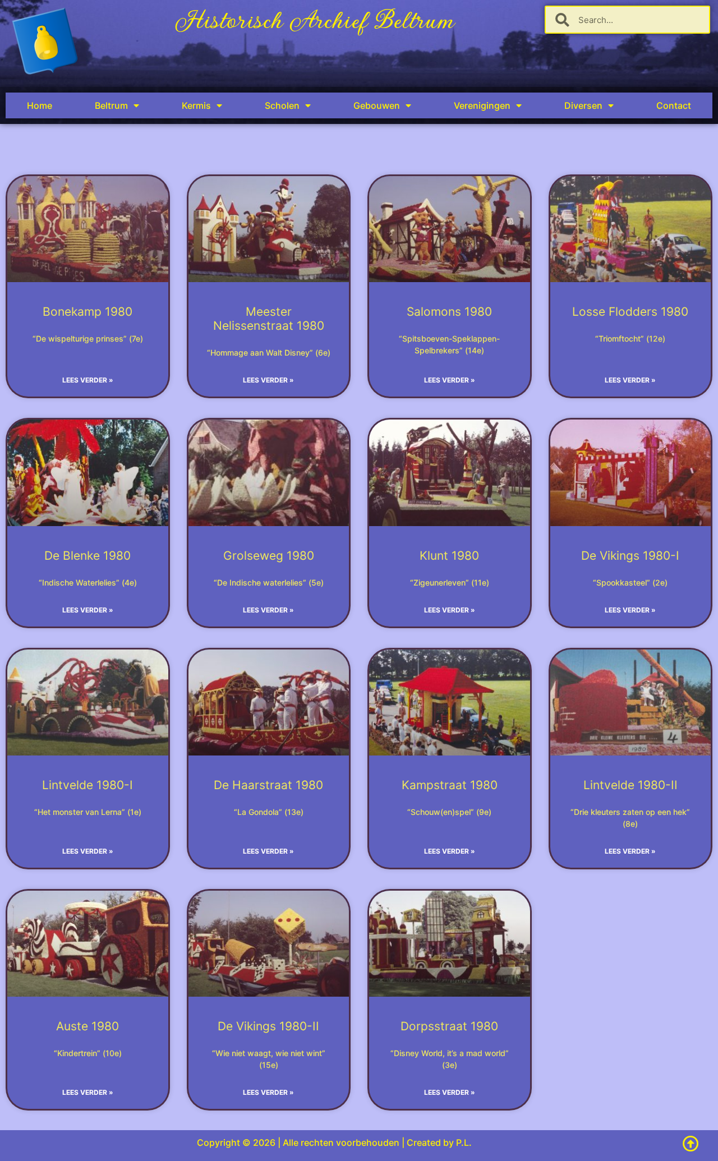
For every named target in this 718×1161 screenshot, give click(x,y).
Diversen (583, 105)
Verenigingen (482, 105)
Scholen (282, 105)
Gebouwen (376, 105)
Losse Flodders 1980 (630, 312)
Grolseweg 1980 (268, 556)
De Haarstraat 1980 (268, 785)
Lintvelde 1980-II (630, 785)
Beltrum (111, 105)
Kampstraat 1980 (450, 785)
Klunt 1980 (449, 556)
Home (39, 105)
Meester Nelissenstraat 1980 (268, 319)
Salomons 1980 (449, 312)
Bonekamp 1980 (87, 312)
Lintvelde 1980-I (87, 785)
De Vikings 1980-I (630, 556)
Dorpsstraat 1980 (449, 1026)
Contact (673, 105)
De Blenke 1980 (87, 556)
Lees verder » (87, 380)
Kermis (196, 105)
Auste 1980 (87, 1026)
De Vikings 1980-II (268, 1026)
